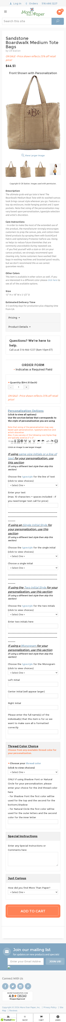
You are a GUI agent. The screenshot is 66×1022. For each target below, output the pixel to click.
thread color (33, 763)
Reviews (13, 1010)
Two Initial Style (35, 587)
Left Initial (14, 679)
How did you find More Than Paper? (29, 887)
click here (52, 280)
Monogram (28, 645)
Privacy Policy (49, 1007)
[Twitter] (13, 986)
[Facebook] (5, 986)
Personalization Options (26, 411)
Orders (33, 3)
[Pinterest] (28, 986)
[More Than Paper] (33, 12)
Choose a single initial (20, 563)
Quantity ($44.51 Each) (23, 382)
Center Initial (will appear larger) (26, 691)
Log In (17, 3)
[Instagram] (20, 986)
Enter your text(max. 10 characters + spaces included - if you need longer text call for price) (32, 496)
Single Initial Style (35, 525)
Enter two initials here (20, 621)
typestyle (27, 476)
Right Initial (14, 703)
